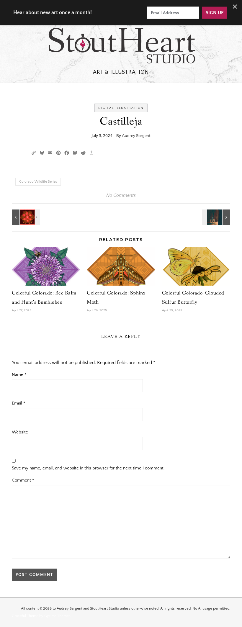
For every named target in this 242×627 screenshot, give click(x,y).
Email (18, 403)
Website (20, 432)
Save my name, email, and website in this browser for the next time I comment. (88, 468)
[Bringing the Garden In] (217, 217)
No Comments (121, 195)
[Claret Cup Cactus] (25, 217)
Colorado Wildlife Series (38, 182)
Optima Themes (57, 616)
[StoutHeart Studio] (121, 47)
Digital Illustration (121, 108)
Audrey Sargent (136, 135)
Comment (23, 480)
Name (19, 374)
